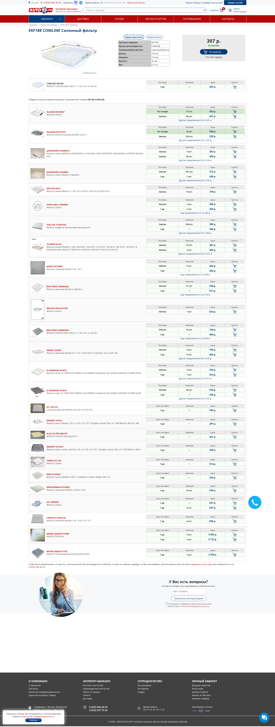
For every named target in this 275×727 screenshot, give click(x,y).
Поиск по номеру (91, 692)
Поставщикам (192, 18)
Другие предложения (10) (195, 253)
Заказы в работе (200, 692)
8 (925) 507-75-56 (98, 710)
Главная (33, 25)
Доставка (83, 18)
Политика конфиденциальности (44, 692)
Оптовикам (143, 688)
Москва (35, 2)
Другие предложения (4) (195, 120)
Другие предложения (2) (195, 140)
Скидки (141, 692)
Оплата (119, 18)
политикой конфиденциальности (195, 606)
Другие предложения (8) (195, 358)
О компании (35, 685)
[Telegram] (81, 3)
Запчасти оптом (155, 18)
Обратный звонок (136, 2)
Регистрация (240, 11)
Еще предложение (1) (195, 213)
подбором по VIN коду (200, 564)
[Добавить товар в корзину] (235, 87)
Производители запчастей (96, 688)
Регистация (197, 688)
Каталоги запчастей (93, 685)
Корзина (214, 10)
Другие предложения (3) (195, 233)
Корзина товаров (200, 698)
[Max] (75, 3)
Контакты (228, 18)
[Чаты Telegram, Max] (264, 718)
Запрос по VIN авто (201, 695)
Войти (237, 8)
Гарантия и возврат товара (42, 695)
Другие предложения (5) (195, 160)
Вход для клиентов (201, 685)
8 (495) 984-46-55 (52, 2)
